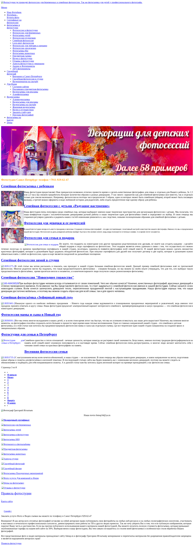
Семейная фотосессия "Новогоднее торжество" (37, 277)
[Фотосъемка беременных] (16, 425)
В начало (12, 375)
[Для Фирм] (20, 478)
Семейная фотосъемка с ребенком (27, 186)
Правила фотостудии (11, 543)
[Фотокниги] (16, 444)
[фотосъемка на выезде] (22, 473)
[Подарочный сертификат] (15, 420)
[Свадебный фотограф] (13, 463)
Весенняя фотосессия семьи (46, 351)
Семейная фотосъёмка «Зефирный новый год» (37, 297)
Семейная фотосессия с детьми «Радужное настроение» (67, 206)
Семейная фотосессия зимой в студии (30, 260)
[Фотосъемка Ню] (10, 439)
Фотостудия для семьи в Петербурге (29, 334)
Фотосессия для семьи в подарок (49, 238)
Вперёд (11, 400)
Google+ (8, 511)
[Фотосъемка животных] (13, 454)
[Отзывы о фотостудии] (13, 488)
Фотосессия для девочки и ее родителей (54, 223)
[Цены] (12, 483)
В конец (11, 403)
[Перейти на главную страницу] (71, 2)
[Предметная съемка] (14, 449)
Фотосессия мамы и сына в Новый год (31, 314)
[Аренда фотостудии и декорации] (10, 459)
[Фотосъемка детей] (11, 430)
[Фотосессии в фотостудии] (15, 434)
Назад (10, 377)
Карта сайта (7, 501)
